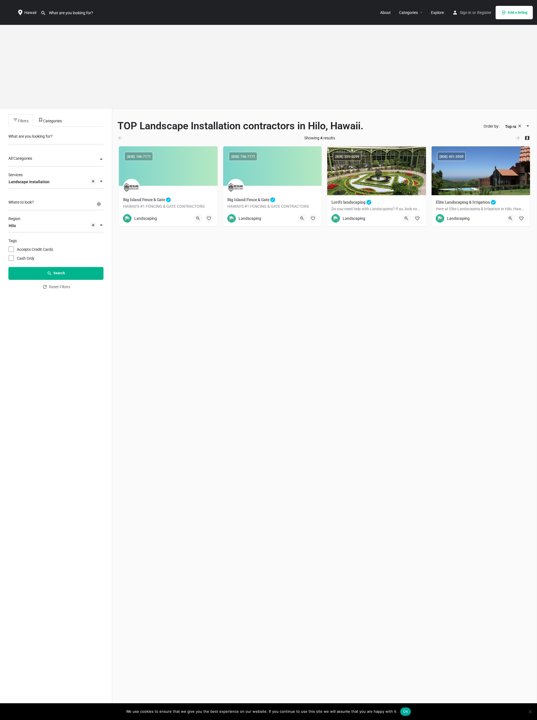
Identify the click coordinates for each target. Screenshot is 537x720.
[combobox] (55, 159)
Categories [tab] (52, 121)
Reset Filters (59, 287)
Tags (12, 241)
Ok (405, 711)
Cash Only (25, 258)
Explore (437, 12)
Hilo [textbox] (12, 225)
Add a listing (517, 12)
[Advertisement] (268, 67)
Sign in (465, 12)
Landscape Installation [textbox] (29, 182)
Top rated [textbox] (513, 126)
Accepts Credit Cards (35, 249)
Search (59, 273)
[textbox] (55, 159)
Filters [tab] (23, 121)
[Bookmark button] (208, 218)
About (385, 12)
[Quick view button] (198, 218)
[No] (530, 711)
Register (484, 12)
